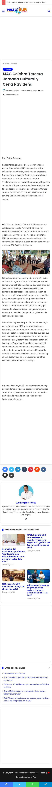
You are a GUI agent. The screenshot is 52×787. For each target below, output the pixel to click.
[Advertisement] (26, 27)
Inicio (6, 64)
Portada (14, 64)
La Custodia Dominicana (14, 673)
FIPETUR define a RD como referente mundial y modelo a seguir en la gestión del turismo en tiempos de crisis (38, 541)
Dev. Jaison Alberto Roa (26, 777)
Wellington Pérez (12, 90)
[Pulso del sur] (17, 11)
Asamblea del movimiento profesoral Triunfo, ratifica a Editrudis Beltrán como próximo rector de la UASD (13, 555)
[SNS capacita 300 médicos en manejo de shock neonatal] (13, 575)
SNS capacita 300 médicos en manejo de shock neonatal (13, 586)
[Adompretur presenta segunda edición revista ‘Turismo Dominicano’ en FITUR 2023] (38, 576)
